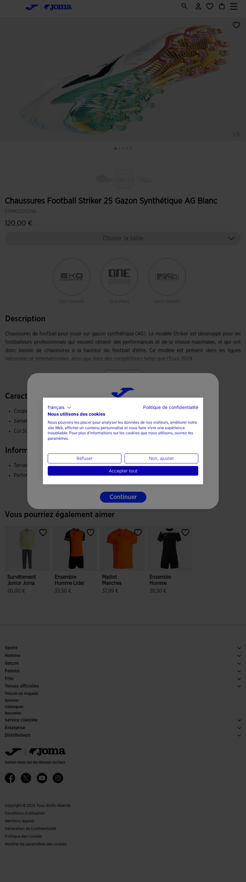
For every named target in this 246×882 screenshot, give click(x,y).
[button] (59, 407)
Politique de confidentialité (170, 407)
